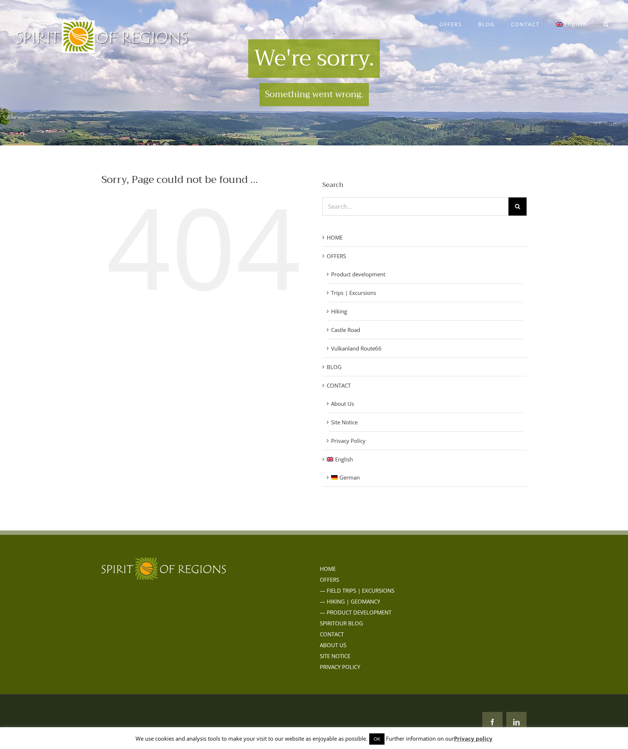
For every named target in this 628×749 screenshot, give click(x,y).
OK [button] (377, 739)
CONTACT (339, 385)
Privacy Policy (348, 440)
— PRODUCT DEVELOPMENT (355, 612)
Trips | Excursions (353, 292)
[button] (606, 24)
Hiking (339, 311)
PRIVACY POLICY (340, 666)
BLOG (334, 367)
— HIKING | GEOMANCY (350, 601)
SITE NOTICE (335, 656)
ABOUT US (333, 645)
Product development (358, 274)
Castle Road (345, 329)
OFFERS (336, 256)
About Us (342, 403)
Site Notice (344, 422)
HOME (335, 237)
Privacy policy (473, 738)
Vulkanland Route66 (356, 348)
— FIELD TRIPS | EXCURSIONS (357, 590)
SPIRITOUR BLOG (341, 623)
